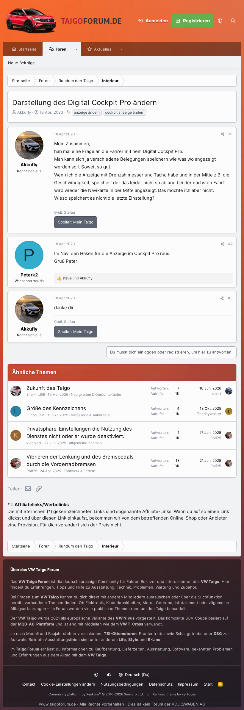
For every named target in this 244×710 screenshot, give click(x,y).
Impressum (188, 684)
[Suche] (233, 20)
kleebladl (34, 443)
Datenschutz (161, 684)
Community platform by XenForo (96, 694)
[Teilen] (222, 134)
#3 (230, 298)
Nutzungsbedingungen (122, 684)
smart (216, 393)
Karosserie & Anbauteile (90, 415)
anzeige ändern (87, 112)
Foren (61, 49)
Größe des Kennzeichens (56, 408)
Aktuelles (102, 49)
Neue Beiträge (21, 62)
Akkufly (24, 112)
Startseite (27, 49)
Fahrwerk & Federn (79, 471)
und (77, 278)
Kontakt (28, 684)
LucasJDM (35, 415)
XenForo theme (164, 694)
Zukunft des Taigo (48, 388)
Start (208, 684)
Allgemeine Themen (85, 443)
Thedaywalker (209, 414)
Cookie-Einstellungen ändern (68, 684)
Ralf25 (215, 438)
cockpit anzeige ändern (124, 112)
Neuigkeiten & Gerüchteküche (96, 394)
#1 (231, 134)
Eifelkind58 (35, 394)
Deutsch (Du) (137, 674)
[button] (219, 20)
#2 (230, 244)
